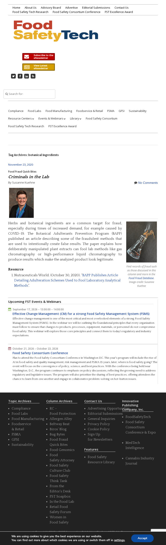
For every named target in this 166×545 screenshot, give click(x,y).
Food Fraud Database (141, 278)
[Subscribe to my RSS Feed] (33, 76)
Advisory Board (51, 7)
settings (119, 540)
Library (74, 118)
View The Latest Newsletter (38, 67)
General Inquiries (101, 419)
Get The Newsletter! (38, 56)
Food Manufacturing (59, 111)
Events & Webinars (50, 118)
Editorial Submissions (96, 7)
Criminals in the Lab (28, 176)
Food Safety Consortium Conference (77, 12)
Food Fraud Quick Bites (22, 171)
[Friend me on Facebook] (20, 76)
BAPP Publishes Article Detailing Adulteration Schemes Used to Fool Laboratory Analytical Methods (67, 280)
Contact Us (122, 7)
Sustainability (138, 111)
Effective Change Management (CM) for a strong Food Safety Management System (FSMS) (81, 314)
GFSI (121, 111)
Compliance (16, 111)
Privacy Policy (99, 424)
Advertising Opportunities (109, 408)
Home (16, 7)
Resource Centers (20, 118)
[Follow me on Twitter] (13, 76)
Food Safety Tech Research (30, 12)
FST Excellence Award (119, 12)
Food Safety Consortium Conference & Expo (141, 427)
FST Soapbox (60, 496)
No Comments (148, 182)
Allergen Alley (61, 419)
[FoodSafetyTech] (56, 36)
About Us (31, 7)
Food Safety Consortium (101, 118)
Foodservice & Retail (89, 111)
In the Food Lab (62, 502)
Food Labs (34, 111)
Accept (142, 538)
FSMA (110, 111)
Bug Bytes (57, 434)
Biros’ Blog (58, 429)
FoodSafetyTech (138, 417)
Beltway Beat (60, 424)
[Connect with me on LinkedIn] (26, 76)
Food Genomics (62, 450)
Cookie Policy (99, 429)
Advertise (71, 7)
